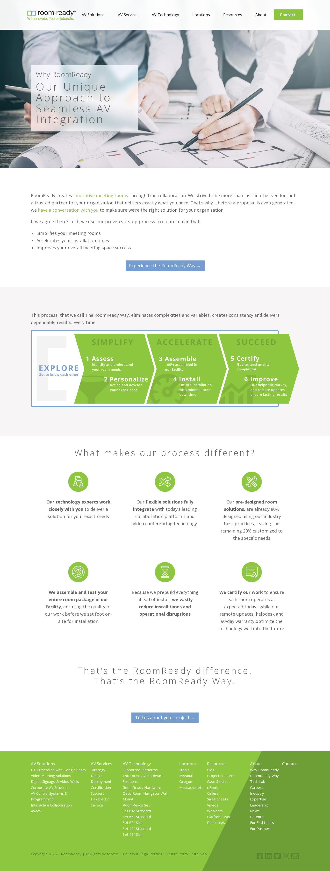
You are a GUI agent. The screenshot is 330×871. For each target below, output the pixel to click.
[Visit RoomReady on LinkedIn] (268, 856)
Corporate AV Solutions (50, 787)
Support (97, 793)
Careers (256, 787)
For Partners (260, 828)
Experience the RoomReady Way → (165, 265)
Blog (211, 769)
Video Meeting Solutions (51, 775)
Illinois (184, 769)
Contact (287, 14)
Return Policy (177, 853)
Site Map (199, 853)
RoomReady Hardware (142, 787)
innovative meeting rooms (100, 195)
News (255, 810)
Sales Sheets (217, 799)
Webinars (215, 810)
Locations (201, 14)
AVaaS (36, 810)
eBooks (213, 787)
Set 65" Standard (137, 816)
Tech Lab (257, 781)
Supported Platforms (140, 769)
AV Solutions (93, 14)
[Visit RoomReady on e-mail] (295, 856)
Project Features (221, 775)
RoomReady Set (136, 805)
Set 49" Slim (133, 834)
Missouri (186, 775)
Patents (256, 816)
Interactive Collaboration (51, 805)
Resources (232, 14)
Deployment (101, 781)
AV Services (128, 14)
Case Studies (218, 781)
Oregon (185, 781)
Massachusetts (192, 787)
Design (96, 775)
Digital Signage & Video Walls (55, 781)
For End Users (262, 822)
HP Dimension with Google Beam (58, 769)
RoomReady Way (264, 775)
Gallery (213, 793)
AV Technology (165, 14)
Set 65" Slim (133, 822)
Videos (212, 805)
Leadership (259, 805)
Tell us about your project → (165, 717)
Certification (101, 787)
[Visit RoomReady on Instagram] (286, 856)
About (260, 14)
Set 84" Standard (137, 810)
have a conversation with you (68, 210)
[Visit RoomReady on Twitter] (277, 856)
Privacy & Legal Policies (142, 853)
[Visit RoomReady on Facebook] (260, 856)
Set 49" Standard (137, 828)
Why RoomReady (264, 769)
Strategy (98, 769)
